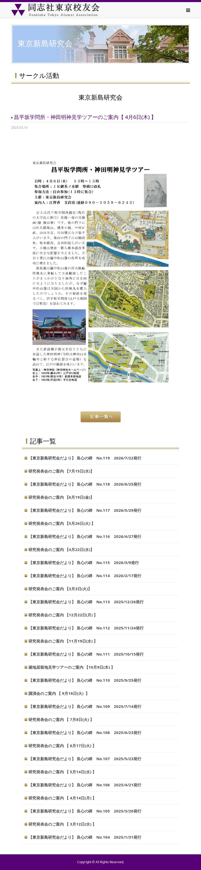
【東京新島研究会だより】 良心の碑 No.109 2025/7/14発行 (85, 706)
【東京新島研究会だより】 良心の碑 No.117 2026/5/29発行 (85, 510)
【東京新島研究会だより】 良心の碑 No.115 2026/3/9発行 (84, 562)
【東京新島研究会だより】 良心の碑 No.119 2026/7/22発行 (85, 457)
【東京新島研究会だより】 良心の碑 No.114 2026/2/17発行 (85, 575)
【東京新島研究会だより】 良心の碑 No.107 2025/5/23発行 (85, 758)
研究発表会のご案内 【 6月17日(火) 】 (62, 745)
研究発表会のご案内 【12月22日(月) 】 (63, 614)
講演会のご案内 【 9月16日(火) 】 (59, 693)
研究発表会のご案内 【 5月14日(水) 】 (62, 771)
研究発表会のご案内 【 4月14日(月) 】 (62, 797)
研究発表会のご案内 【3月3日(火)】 (60, 588)
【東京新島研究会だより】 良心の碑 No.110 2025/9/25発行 (85, 680)
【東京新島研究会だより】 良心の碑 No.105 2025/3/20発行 (85, 811)
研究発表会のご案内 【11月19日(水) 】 (63, 641)
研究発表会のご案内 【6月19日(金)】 (61, 497)
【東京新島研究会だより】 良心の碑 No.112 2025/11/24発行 (86, 627)
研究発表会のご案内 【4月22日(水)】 (61, 549)
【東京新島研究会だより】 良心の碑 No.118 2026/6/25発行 (85, 484)
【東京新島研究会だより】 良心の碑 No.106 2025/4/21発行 (85, 784)
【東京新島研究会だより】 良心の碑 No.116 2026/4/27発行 (85, 536)
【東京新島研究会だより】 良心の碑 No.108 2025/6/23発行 (85, 732)
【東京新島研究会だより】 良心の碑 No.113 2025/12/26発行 (86, 601)
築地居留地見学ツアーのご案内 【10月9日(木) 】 (72, 667)
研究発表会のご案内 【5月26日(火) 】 (62, 523)
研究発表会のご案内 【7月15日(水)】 (61, 471)
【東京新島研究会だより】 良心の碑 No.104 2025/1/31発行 (85, 837)
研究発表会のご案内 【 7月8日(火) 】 (61, 719)
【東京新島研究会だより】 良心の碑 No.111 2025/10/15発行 (86, 654)
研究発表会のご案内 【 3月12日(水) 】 (62, 824)
